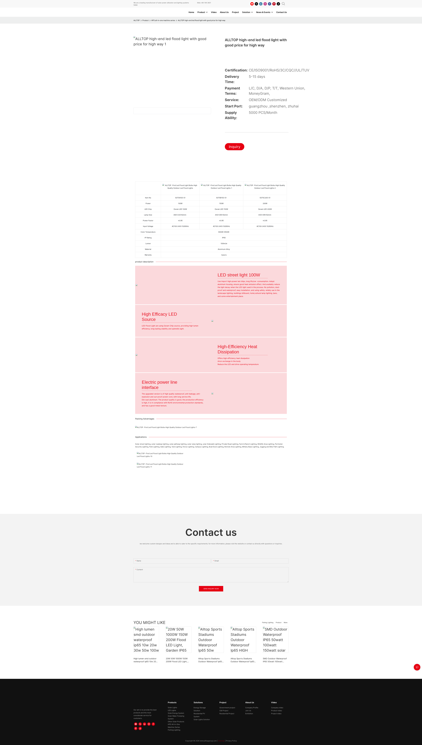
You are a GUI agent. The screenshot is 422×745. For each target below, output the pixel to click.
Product (145, 20)
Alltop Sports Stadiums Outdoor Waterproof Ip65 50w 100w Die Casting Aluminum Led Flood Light (210, 660)
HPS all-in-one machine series (163, 20)
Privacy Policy (231, 741)
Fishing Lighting (267, 622)
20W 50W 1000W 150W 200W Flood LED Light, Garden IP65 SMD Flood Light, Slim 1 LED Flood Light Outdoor (177, 660)
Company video (277, 708)
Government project (227, 708)
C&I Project (223, 711)
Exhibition (249, 714)
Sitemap (221, 741)
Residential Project (226, 714)
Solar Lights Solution (202, 719)
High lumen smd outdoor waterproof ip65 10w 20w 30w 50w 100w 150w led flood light (146, 660)
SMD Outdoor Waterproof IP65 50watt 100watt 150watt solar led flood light (275, 660)
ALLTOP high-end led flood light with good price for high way (201, 20)
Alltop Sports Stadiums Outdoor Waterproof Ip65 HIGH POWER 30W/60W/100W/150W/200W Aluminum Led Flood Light (243, 660)
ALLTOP (137, 20)
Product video (276, 711)
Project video (276, 714)
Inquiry (234, 147)
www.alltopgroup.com (208, 741)
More (285, 622)
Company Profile (251, 708)
